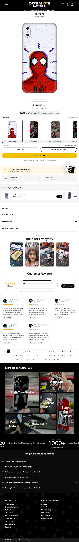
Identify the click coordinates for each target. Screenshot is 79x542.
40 (33, 359)
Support (8, 527)
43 (45, 359)
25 (33, 355)
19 (8, 355)
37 (21, 359)
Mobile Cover (10, 510)
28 (45, 355)
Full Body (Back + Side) (58, 149)
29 (50, 355)
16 (70, 351)
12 (54, 351)
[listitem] (16, 254)
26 (37, 355)
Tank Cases (9, 513)
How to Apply (7, 215)
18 (4, 355)
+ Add (59, 196)
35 (74, 355)
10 (45, 351)
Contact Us (44, 507)
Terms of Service (46, 518)
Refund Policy (45, 512)
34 (70, 355)
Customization (10, 524)
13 (58, 351)
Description (7, 208)
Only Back (20, 149)
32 (62, 355)
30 (54, 355)
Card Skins (9, 521)
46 (58, 359)
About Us (44, 504)
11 (50, 351)
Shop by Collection (11, 507)
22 (21, 355)
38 (25, 359)
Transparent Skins (11, 518)
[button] (6, 4)
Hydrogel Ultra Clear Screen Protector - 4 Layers (24, 194)
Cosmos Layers (14, 540)
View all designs (39, 100)
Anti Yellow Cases (11, 515)
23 (25, 355)
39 (29, 359)
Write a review (67, 286)
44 (50, 359)
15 (66, 351)
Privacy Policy (45, 515)
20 (12, 355)
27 (41, 355)
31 (58, 355)
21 (17, 355)
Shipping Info (7, 221)
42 (41, 359)
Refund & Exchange (10, 228)
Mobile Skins (9, 504)
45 (54, 359)
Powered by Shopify (24, 540)
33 (66, 355)
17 (74, 351)
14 (62, 351)
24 (29, 355)
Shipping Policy (46, 510)
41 (37, 359)
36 (17, 359)
